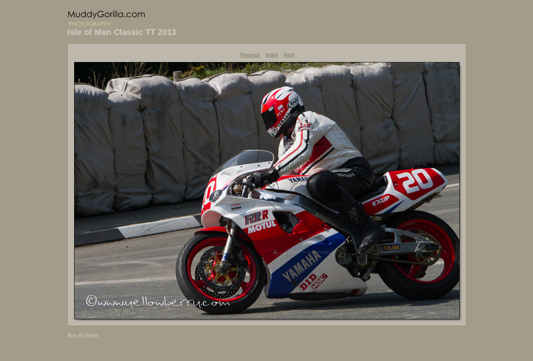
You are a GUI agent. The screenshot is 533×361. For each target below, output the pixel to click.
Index (272, 55)
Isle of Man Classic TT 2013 (121, 32)
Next (289, 55)
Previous (250, 55)
